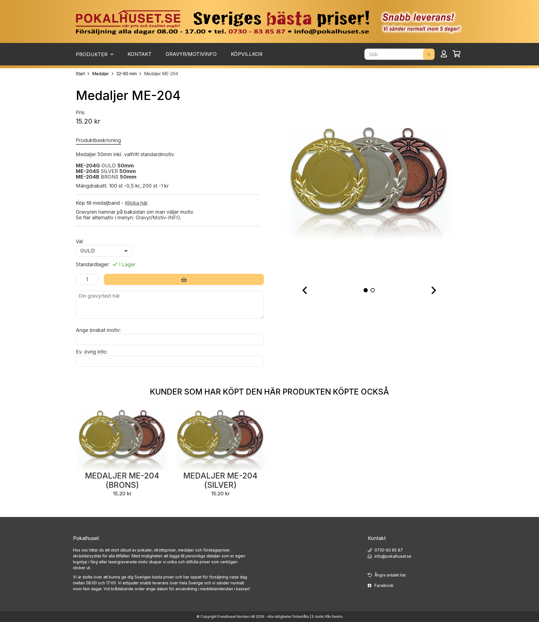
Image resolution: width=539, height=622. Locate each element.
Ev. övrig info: (92, 352)
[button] (304, 290)
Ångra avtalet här (390, 575)
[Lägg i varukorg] (184, 279)
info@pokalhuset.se (392, 556)
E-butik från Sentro (327, 616)
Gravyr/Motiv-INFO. (158, 217)
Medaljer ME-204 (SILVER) (220, 480)
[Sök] (429, 54)
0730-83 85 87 (388, 550)
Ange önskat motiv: (98, 330)
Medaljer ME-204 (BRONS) (122, 480)
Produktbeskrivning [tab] (98, 140)
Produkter (92, 54)
